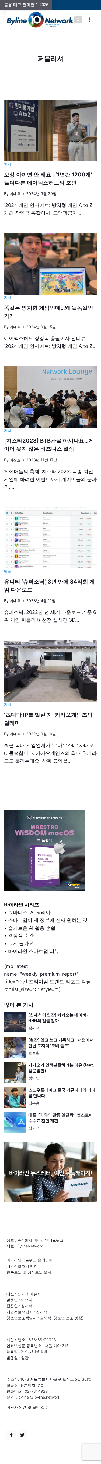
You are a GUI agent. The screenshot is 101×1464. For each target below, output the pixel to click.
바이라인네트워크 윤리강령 (29, 1260)
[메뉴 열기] (90, 20)
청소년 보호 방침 (68, 1318)
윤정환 (34, 1053)
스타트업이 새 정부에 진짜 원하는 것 (48, 920)
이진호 (15, 460)
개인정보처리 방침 (22, 1266)
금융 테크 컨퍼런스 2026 (26, 4)
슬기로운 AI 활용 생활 (31, 928)
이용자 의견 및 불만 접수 (27, 1407)
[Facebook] (11, 1435)
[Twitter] (22, 1435)
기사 (7, 164)
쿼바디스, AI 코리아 (29, 912)
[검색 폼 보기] (78, 20)
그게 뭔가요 (21, 943)
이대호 (15, 193)
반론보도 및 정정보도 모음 (28, 1272)
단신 (7, 571)
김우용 (34, 1103)
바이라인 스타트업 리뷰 (33, 951)
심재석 (34, 1027)
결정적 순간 (21, 935)
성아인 (34, 1078)
